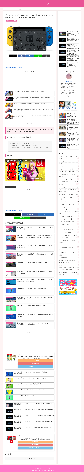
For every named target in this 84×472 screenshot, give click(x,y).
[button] (46, 56)
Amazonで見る (35, 360)
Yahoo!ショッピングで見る (35, 366)
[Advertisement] (29, 62)
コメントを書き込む (30, 458)
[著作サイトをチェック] (68, 96)
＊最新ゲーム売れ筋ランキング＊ (13, 67)
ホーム (34, 468)
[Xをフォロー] (70, 96)
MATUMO (69, 81)
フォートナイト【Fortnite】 (11, 186)
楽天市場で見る (35, 363)
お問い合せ (39, 468)
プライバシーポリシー (46, 468)
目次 (28, 123)
